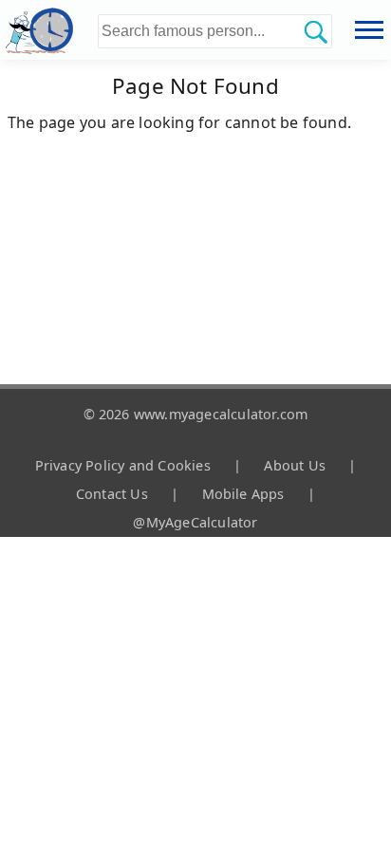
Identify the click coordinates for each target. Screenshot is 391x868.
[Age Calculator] (49, 30)
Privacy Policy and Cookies (123, 465)
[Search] (315, 31)
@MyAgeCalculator (195, 522)
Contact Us (112, 494)
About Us (295, 465)
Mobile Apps (243, 494)
